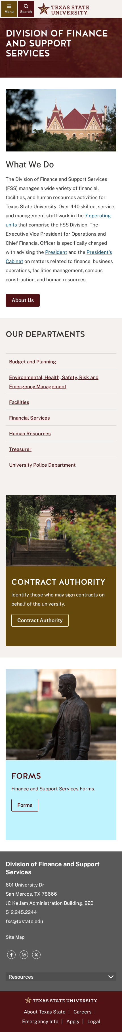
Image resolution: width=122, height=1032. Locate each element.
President (56, 252)
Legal (93, 1021)
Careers (82, 1012)
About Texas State (45, 1012)
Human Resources (30, 433)
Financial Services (29, 418)
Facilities (19, 402)
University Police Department (42, 465)
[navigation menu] (9, 9)
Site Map (15, 937)
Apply (72, 1021)
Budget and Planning (32, 362)
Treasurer (20, 449)
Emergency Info (40, 1021)
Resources (21, 977)
